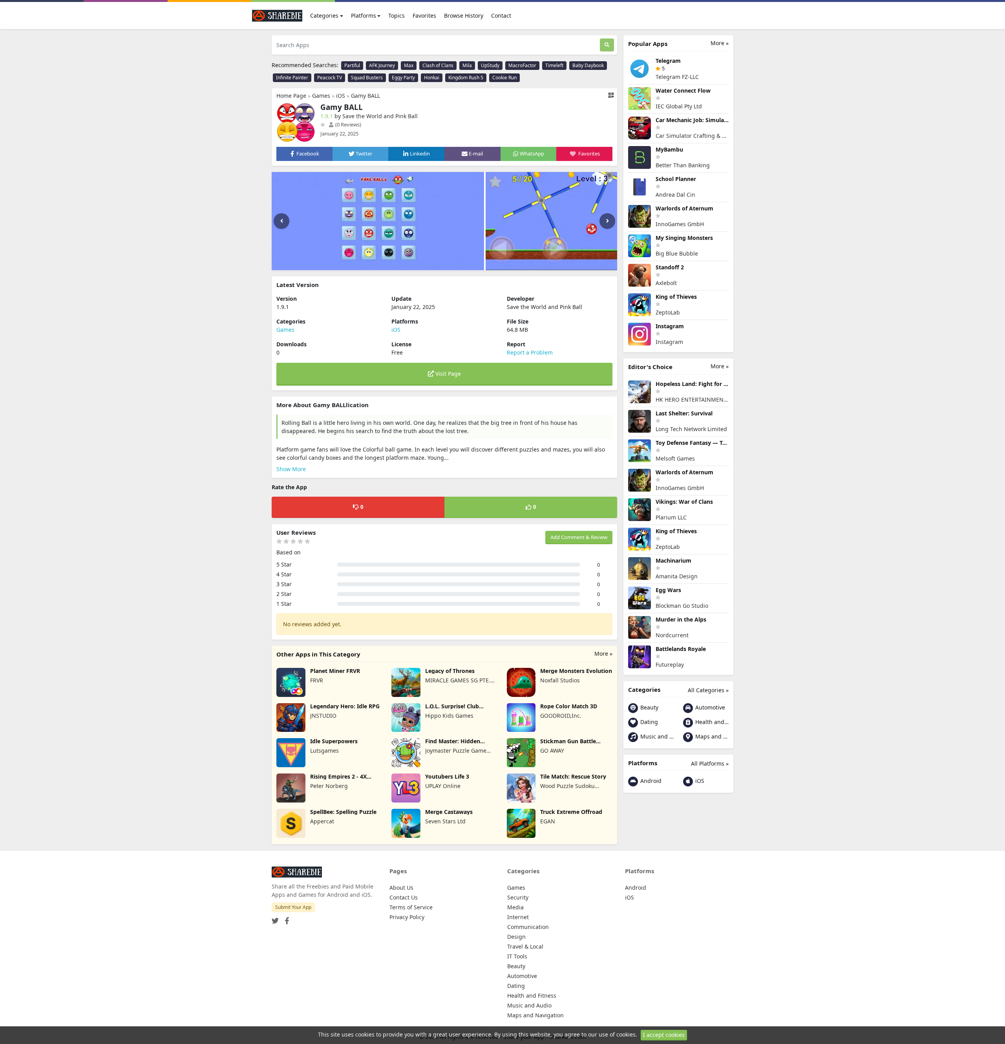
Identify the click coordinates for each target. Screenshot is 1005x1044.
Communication (528, 927)
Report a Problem (530, 352)
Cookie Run (504, 77)
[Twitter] (275, 918)
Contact (501, 15)
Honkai (431, 77)
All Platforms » (710, 763)
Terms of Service (411, 907)
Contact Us (403, 897)
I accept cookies (664, 1035)
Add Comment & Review (578, 537)
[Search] (607, 44)
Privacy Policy (406, 917)
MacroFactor (522, 65)
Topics (396, 15)
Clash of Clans (437, 65)
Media (515, 907)
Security (517, 897)
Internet (518, 917)
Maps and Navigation (711, 736)
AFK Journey (382, 65)
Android (650, 780)
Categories (324, 15)
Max (408, 65)
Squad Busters (367, 77)
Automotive (709, 707)
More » (603, 653)
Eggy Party (403, 77)
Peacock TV (329, 77)
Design (516, 936)
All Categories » (708, 690)
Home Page (291, 95)
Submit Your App (293, 907)
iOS (340, 95)
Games (321, 95)
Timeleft (554, 65)
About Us (401, 887)
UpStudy (490, 65)
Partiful (352, 65)
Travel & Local (525, 946)
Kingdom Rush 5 (465, 77)
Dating (648, 722)
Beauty (648, 707)
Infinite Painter (292, 77)
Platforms (363, 15)
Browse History (463, 15)
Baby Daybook (588, 65)
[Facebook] (285, 918)
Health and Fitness (711, 722)
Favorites (424, 15)
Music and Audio (656, 736)
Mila (467, 65)
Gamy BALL (365, 95)
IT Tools (517, 956)
